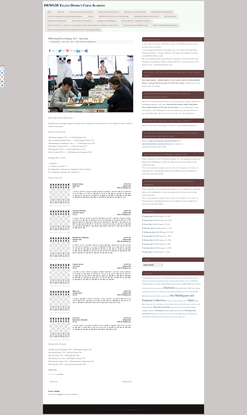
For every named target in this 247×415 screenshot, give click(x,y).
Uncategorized (190, 310)
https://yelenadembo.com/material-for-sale (156, 144)
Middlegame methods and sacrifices (146, 16)
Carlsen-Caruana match (178, 284)
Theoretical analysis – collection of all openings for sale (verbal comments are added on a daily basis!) (82, 25)
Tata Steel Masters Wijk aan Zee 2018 (174, 304)
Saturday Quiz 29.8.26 (151, 220)
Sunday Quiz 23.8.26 (151, 244)
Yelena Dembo (55, 42)
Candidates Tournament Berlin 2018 (164, 284)
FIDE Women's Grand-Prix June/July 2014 (168, 291)
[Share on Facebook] (51, 51)
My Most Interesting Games (56, 21)
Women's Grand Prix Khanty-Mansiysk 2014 (179, 313)
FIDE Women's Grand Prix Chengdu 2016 (186, 291)
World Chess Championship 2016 (164, 316)
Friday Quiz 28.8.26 (151, 224)
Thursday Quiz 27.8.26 (152, 228)
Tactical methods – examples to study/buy (135, 21)
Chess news (187, 284)
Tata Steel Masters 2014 (150, 304)
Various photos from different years (135, 25)
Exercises (169, 287)
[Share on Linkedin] (80, 51)
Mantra (137, 410)
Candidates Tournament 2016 (148, 284)
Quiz (191, 300)
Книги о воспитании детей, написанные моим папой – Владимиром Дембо (73, 30)
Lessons (90, 16)
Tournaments (159, 310)
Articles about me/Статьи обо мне (81, 12)
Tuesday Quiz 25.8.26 (151, 236)
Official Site (52, 370)
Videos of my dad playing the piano (165, 25)
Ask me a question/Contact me (108, 12)
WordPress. (144, 410)
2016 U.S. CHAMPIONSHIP (191, 281)
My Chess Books (170, 16)
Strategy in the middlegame (106, 21)
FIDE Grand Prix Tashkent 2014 (151, 291)
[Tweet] (61, 51)
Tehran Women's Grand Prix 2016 (191, 304)
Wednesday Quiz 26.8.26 (152, 232)
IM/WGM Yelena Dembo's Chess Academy (74, 5)
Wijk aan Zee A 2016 (165, 313)
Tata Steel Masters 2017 (161, 304)
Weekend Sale (146, 314)
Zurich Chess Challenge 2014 (178, 316)
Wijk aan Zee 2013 (155, 313)
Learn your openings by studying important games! (64, 16)
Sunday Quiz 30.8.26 (151, 216)
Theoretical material (161, 307)
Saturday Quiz (127, 381)
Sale (143, 304)
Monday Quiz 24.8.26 (151, 240)
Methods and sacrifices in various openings (114, 16)
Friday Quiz (53, 381)
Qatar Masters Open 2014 (171, 300)
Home (49, 12)
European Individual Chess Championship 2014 (152, 288)
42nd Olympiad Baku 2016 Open (161, 281)
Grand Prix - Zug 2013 (160, 296)
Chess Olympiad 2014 (196, 284)
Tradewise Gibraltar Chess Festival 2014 (174, 310)
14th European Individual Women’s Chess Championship (175, 278)
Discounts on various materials (135, 12)
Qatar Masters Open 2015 (182, 300)
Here (116, 123)
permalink (60, 374)
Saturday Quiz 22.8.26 (151, 248)
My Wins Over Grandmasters (82, 21)
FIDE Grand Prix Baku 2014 (181, 288)
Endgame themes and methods (161, 12)
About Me (60, 12)
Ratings (196, 301)
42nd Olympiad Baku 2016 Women (177, 281)
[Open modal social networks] (86, 51)
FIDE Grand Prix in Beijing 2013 (85, 42)
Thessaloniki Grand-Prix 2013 (176, 307)
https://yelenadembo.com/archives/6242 (163, 141)
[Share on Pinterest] (69, 51)
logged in (60, 394)
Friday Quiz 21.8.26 (151, 252)
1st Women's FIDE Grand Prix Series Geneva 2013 (152, 278)
